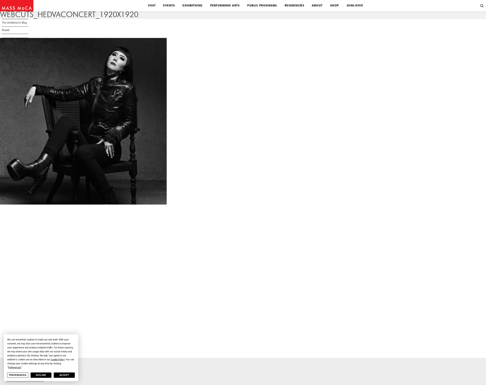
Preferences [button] (14, 367)
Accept (64, 375)
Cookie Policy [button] (58, 359)
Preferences (17, 375)
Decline (41, 375)
